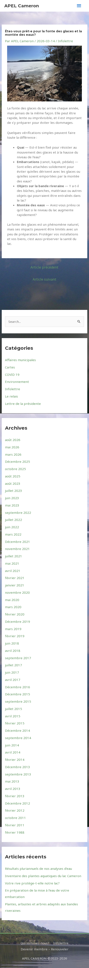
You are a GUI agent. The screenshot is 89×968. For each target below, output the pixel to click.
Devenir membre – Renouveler (44, 949)
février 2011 (14, 825)
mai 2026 (12, 447)
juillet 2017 (13, 665)
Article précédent (44, 267)
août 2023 (12, 483)
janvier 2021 (14, 585)
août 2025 (12, 476)
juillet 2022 (13, 519)
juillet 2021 (13, 556)
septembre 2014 (18, 738)
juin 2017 (12, 672)
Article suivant (44, 279)
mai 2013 (12, 781)
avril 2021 (12, 571)
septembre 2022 (18, 512)
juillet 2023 (13, 490)
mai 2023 (12, 505)
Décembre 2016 (17, 687)
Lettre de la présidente (23, 403)
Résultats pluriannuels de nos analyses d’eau (38, 868)
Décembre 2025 (17, 461)
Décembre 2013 (17, 767)
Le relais (11, 396)
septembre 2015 (18, 701)
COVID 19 (12, 374)
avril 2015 (12, 716)
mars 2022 (13, 534)
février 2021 (14, 578)
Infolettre (65, 41)
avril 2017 (12, 679)
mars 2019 (13, 629)
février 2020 (14, 614)
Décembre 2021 (17, 541)
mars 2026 (13, 454)
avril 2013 (12, 788)
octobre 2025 (15, 469)
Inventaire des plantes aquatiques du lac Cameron (43, 876)
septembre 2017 (18, 658)
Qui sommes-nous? (35, 943)
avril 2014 (12, 752)
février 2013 (14, 796)
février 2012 (14, 810)
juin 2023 (12, 498)
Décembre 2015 (17, 694)
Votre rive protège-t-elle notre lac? (32, 883)
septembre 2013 (18, 774)
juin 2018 (12, 643)
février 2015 (14, 723)
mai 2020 (12, 600)
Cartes (10, 367)
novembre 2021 (17, 549)
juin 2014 (12, 745)
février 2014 (14, 759)
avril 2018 (12, 650)
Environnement (17, 381)
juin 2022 (12, 527)
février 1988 (14, 832)
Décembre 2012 (17, 803)
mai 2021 (12, 563)
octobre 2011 (15, 818)
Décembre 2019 (17, 621)
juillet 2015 (13, 709)
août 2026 (12, 440)
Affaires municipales (20, 360)
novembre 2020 (17, 592)
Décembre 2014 (17, 730)
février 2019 (14, 636)
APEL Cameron (21, 5)
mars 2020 (13, 607)
